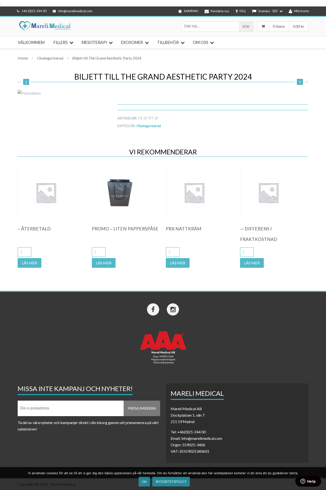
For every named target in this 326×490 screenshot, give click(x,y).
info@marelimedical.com (75, 11)
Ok (144, 482)
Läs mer (29, 263)
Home (23, 58)
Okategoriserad (50, 58)
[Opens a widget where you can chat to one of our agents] (308, 482)
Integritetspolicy (171, 482)
